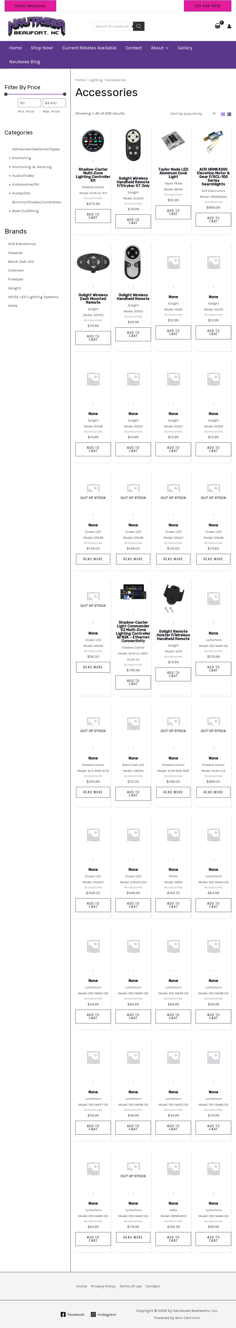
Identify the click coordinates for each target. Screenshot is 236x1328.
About (157, 47)
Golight (14, 288)
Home (15, 47)
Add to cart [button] (93, 216)
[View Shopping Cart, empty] (217, 26)
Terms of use (130, 1286)
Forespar (16, 279)
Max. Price (51, 111)
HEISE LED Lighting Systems (33, 296)
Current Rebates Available (89, 47)
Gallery (185, 47)
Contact (134, 47)
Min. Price (26, 111)
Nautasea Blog (24, 61)
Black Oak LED (21, 261)
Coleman (16, 270)
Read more (93, 559)
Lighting (95, 80)
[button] (30, 6)
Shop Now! (42, 47)
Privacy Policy (103, 1286)
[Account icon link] (229, 26)
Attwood (15, 252)
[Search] (139, 26)
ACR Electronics (22, 243)
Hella (13, 305)
